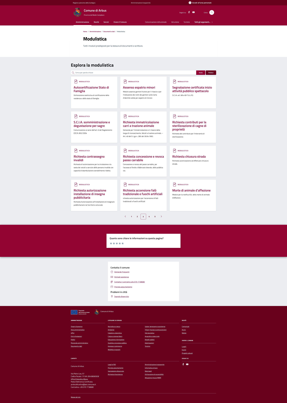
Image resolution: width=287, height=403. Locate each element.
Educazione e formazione (116, 339)
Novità (96, 22)
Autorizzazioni (149, 343)
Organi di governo (76, 326)
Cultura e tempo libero (115, 336)
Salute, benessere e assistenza (155, 326)
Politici (73, 339)
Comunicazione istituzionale (155, 22)
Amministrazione (82, 22)
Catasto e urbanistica (115, 333)
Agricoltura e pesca (114, 326)
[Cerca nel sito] (211, 12)
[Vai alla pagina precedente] (125, 216)
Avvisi (184, 330)
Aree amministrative (77, 330)
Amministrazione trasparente (140, 3)
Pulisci (210, 72)
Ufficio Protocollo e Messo (79, 379)
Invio (201, 72)
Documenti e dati (76, 346)
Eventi (184, 350)
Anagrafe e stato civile (152, 336)
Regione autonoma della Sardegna (84, 3)
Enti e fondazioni (76, 336)
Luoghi (184, 346)
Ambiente (111, 330)
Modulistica (84, 81)
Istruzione (175, 22)
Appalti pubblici (149, 339)
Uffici (72, 333)
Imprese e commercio (115, 346)
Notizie (184, 333)
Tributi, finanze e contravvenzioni (155, 330)
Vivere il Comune (120, 22)
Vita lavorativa (149, 333)
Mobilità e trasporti (114, 349)
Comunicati (185, 326)
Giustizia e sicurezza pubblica (117, 343)
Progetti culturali (187, 353)
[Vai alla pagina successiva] (161, 216)
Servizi (106, 22)
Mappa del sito (75, 397)
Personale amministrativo (79, 343)
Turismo (187, 22)
